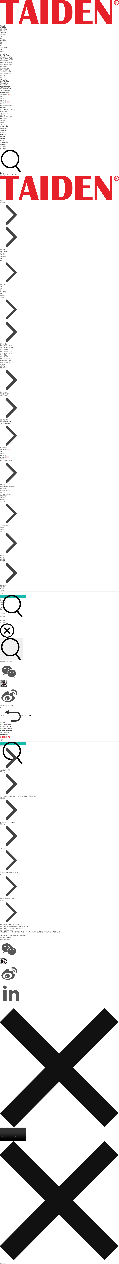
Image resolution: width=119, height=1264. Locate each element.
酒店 (1, 38)
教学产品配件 (3, 119)
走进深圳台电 (3, 585)
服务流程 (12, 822)
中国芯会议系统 (4, 61)
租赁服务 (2, 120)
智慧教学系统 (3, 111)
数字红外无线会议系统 (6, 64)
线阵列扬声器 (5, 94)
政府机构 (2, 31)
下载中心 (2, 529)
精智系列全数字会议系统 (6, 59)
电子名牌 (2, 75)
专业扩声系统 (3, 448)
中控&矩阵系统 (4, 420)
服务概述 (2, 822)
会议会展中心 (3, 29)
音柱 (1, 96)
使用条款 (7, 939)
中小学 (2, 46)
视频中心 (2, 527)
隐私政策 (2, 939)
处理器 (2, 104)
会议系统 (2, 249)
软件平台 (2, 77)
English (5, 175)
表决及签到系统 (4, 68)
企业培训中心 (3, 47)
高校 (1, 42)
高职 (1, 44)
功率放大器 (4, 102)
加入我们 (2, 589)
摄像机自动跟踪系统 (5, 73)
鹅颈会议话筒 (3, 85)
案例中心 (2, 122)
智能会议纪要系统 (5, 70)
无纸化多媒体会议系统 (6, 62)
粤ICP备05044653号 (5, 937)
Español (14, 175)
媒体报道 (2, 559)
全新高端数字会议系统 (6, 57)
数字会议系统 (3, 344)
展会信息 (2, 557)
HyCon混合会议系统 (5, 72)
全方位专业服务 (4, 525)
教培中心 (2, 51)
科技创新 (2, 587)
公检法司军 (3, 32)
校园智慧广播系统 (5, 113)
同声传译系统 (3, 66)
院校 (1, 36)
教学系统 (2, 284)
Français (9, 175)
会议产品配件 (3, 79)
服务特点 (7, 822)
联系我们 (2, 590)
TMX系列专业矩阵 (5, 90)
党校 (1, 49)
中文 (1, 175)
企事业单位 (3, 34)
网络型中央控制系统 (5, 89)
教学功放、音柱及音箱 (6, 117)
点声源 (2, 98)
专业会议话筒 (3, 392)
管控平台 (2, 115)
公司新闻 (2, 555)
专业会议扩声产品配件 (6, 105)
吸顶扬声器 (3, 100)
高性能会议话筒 (4, 83)
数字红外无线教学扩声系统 (7, 109)
